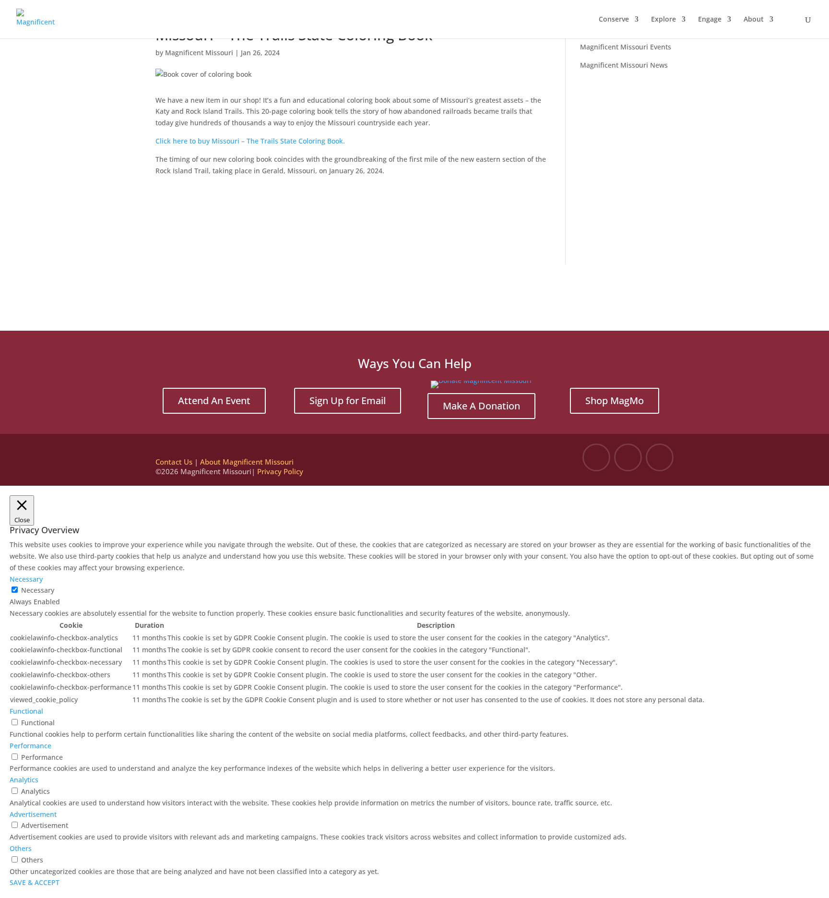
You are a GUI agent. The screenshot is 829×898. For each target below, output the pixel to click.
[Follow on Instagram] (660, 457)
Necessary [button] (26, 579)
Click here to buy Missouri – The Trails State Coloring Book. (250, 140)
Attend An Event (214, 400)
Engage (710, 20)
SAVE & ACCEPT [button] (34, 882)
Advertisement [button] (33, 814)
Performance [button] (30, 745)
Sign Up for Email (347, 400)
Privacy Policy (280, 471)
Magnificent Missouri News (624, 65)
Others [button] (21, 848)
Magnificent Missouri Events (625, 46)
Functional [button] (26, 711)
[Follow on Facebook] (596, 457)
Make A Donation (481, 405)
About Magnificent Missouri (247, 462)
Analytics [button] (24, 779)
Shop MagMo (614, 400)
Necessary (37, 590)
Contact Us (173, 462)
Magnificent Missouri (199, 52)
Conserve (614, 20)
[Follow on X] (628, 457)
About (754, 20)
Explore (663, 20)
